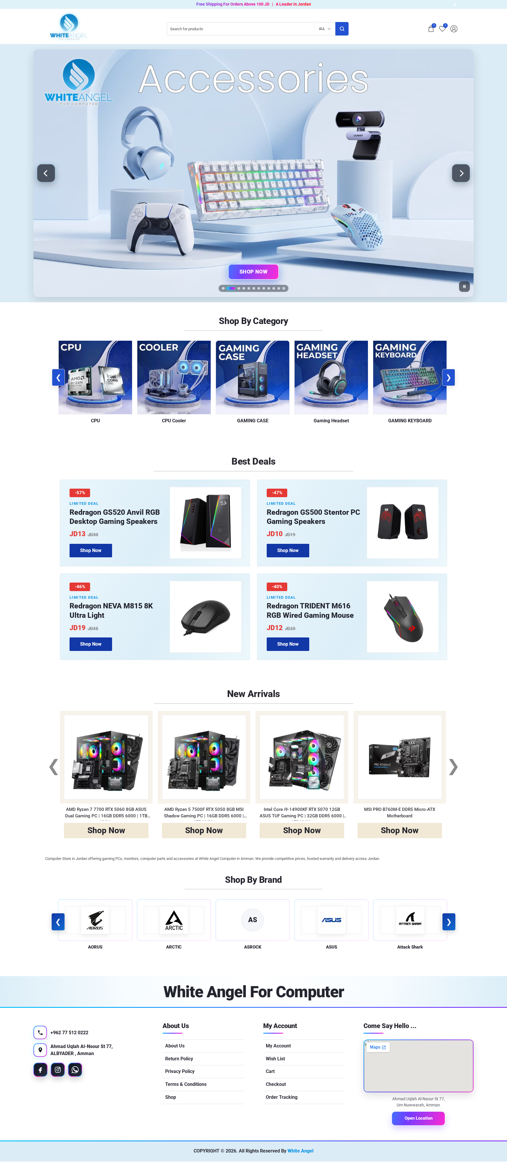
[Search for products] (342, 29)
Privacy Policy (180, 1071)
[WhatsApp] (75, 1070)
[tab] (223, 288)
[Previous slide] (46, 173)
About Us (175, 1046)
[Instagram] (58, 1070)
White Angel (300, 1151)
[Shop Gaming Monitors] (253, 173)
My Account (278, 1046)
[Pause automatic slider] (464, 286)
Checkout (276, 1084)
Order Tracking (282, 1097)
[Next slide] (461, 173)
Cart (270, 1071)
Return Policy (179, 1059)
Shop (170, 1097)
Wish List (275, 1059)
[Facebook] (40, 1070)
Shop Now (253, 272)
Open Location (418, 1118)
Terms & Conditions (186, 1084)
